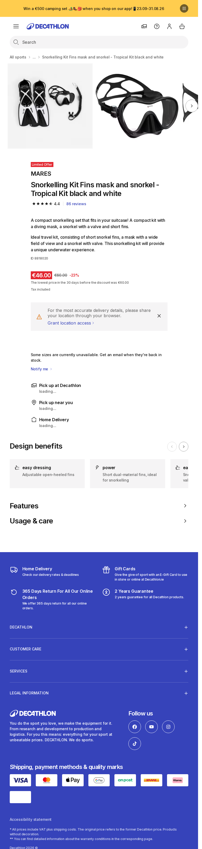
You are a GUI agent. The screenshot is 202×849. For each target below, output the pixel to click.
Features (24, 506)
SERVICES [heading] (18, 671)
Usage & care (31, 521)
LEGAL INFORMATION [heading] (29, 693)
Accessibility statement (31, 819)
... (34, 57)
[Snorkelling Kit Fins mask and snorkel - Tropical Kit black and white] (50, 106)
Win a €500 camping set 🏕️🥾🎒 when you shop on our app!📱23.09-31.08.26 (93, 8)
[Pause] (184, 8)
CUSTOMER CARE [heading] (25, 649)
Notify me (40, 369)
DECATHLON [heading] (21, 627)
